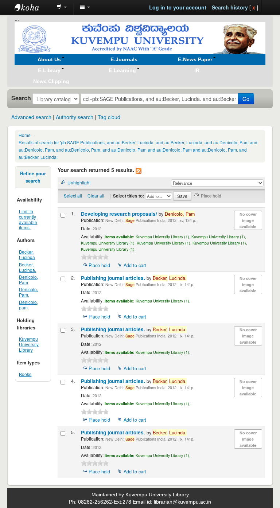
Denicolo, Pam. (28, 292)
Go (245, 98)
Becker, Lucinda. (27, 267)
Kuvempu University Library (29, 344)
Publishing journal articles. (114, 277)
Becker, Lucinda (27, 254)
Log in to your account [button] (177, 7)
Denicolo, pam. (28, 304)
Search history (230, 7)
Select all (73, 195)
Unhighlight (78, 182)
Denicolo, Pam (28, 279)
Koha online (33, 7)
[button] (61, 7)
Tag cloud (109, 117)
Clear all (96, 195)
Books (25, 374)
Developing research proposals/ (120, 213)
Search (21, 98)
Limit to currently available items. (28, 219)
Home (25, 135)
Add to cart (135, 265)
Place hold (99, 265)
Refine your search (33, 177)
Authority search (74, 117)
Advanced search (31, 117)
